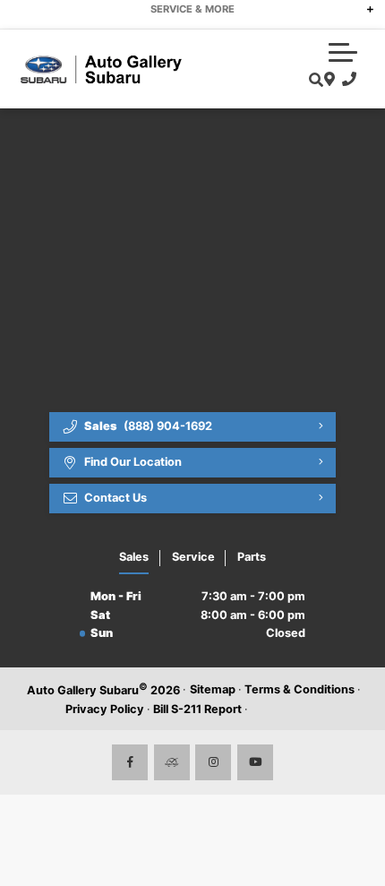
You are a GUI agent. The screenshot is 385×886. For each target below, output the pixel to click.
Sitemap (212, 689)
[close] (359, 13)
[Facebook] (130, 762)
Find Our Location (133, 462)
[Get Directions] (327, 80)
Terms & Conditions (299, 689)
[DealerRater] (172, 762)
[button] (343, 52)
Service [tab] (193, 556)
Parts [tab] (251, 556)
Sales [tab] (134, 556)
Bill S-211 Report (197, 709)
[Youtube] (255, 762)
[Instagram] (213, 762)
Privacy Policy (104, 709)
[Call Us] (346, 80)
